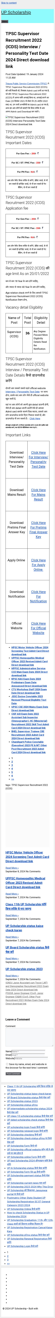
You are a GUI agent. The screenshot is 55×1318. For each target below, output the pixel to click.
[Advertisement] (27, 820)
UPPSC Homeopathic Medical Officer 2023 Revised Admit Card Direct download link (29, 661)
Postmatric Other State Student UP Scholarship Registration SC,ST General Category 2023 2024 (28, 1201)
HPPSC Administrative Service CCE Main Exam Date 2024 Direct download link (29, 672)
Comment (10, 1026)
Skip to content (9, 2)
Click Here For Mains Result (38, 494)
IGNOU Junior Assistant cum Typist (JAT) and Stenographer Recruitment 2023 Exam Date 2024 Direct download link (27, 986)
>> (12, 779)
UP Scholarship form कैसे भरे (22, 1145)
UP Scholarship (16, 12)
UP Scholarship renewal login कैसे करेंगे (27, 1130)
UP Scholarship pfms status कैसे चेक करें (28, 1234)
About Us (13, 1278)
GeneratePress (10, 1312)
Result (12, 1299)
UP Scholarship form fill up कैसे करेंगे (26, 1171)
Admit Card (14, 1295)
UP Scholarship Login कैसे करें (22, 1246)
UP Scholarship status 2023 (24, 969)
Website (10, 1058)
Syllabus (13, 1288)
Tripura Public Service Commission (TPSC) (26, 83)
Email (8, 1055)
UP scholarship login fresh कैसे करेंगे (26, 1127)
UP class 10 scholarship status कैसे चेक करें (30, 1116)
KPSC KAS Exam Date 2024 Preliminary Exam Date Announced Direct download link (29, 682)
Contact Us (14, 1274)
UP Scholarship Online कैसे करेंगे (23, 1209)
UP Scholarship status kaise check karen (29, 1093)
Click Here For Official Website (38, 628)
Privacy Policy (16, 1285)
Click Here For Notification (38, 596)
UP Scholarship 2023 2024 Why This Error (30, 1186)
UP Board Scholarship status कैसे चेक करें (28, 1097)
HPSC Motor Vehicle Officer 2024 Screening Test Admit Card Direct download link (30, 651)
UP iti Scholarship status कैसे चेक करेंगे (27, 1168)
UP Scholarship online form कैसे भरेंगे (26, 1157)
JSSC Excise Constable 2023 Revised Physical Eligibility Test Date (28, 700)
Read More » (12, 868)
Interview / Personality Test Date (23, 391)
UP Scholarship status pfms (22, 1105)
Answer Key (15, 1292)
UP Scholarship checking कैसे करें (24, 1134)
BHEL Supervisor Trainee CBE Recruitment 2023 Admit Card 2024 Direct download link (27, 735)
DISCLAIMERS (16, 1281)
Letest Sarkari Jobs (19, 1302)
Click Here (35, 418)
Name (9, 1051)
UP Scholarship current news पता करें (26, 1182)
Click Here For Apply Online (38, 564)
